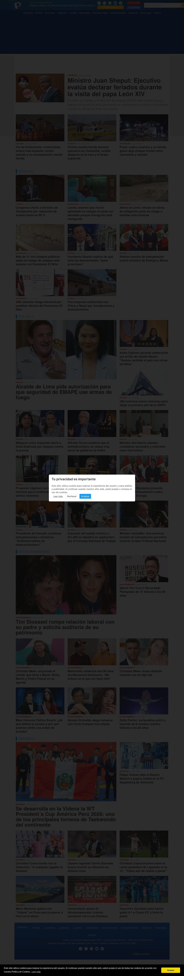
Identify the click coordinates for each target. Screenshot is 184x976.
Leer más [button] (36, 972)
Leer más (58, 496)
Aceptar (85, 496)
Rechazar (72, 496)
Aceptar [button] (170, 970)
